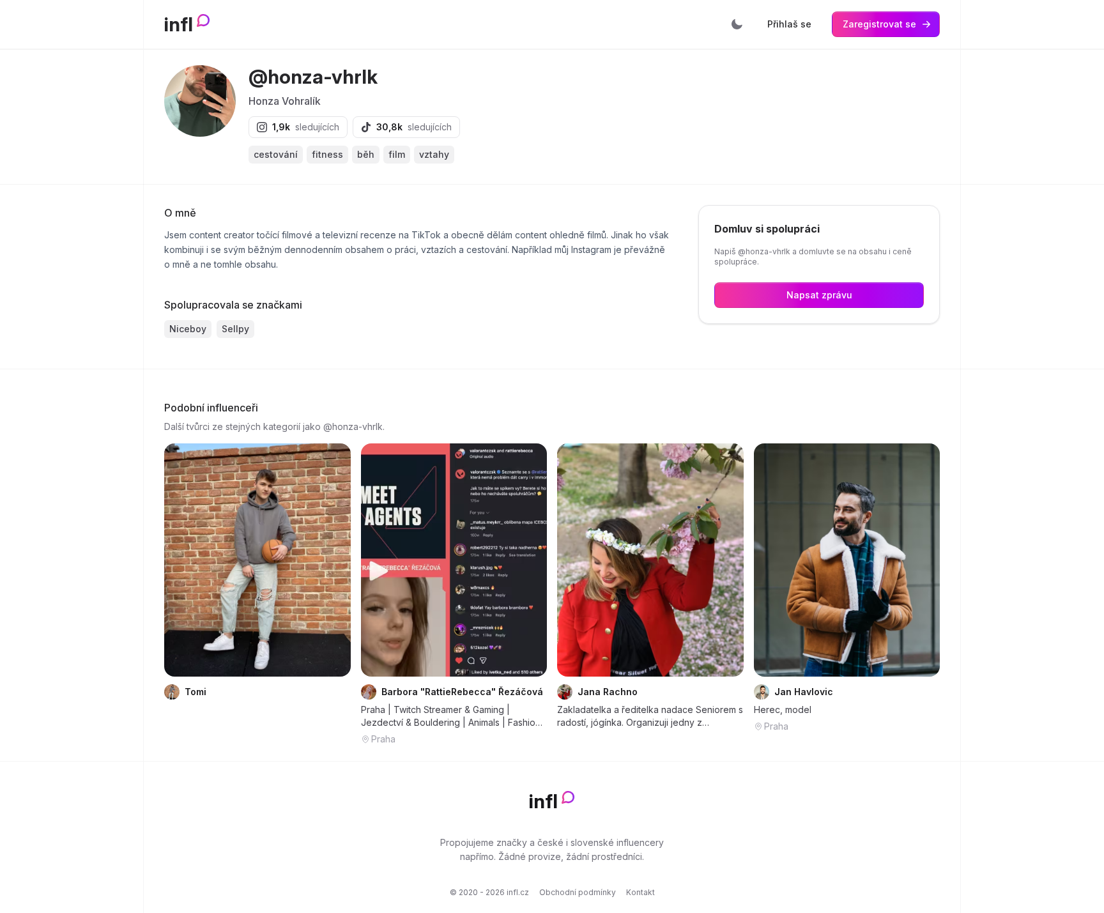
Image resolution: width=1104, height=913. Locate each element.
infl (178, 24)
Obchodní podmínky (577, 892)
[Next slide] (529, 559)
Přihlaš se (789, 24)
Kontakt (640, 892)
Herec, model (782, 709)
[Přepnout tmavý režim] (736, 24)
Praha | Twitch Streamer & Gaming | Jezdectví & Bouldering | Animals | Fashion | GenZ (453, 716)
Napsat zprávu (819, 294)
